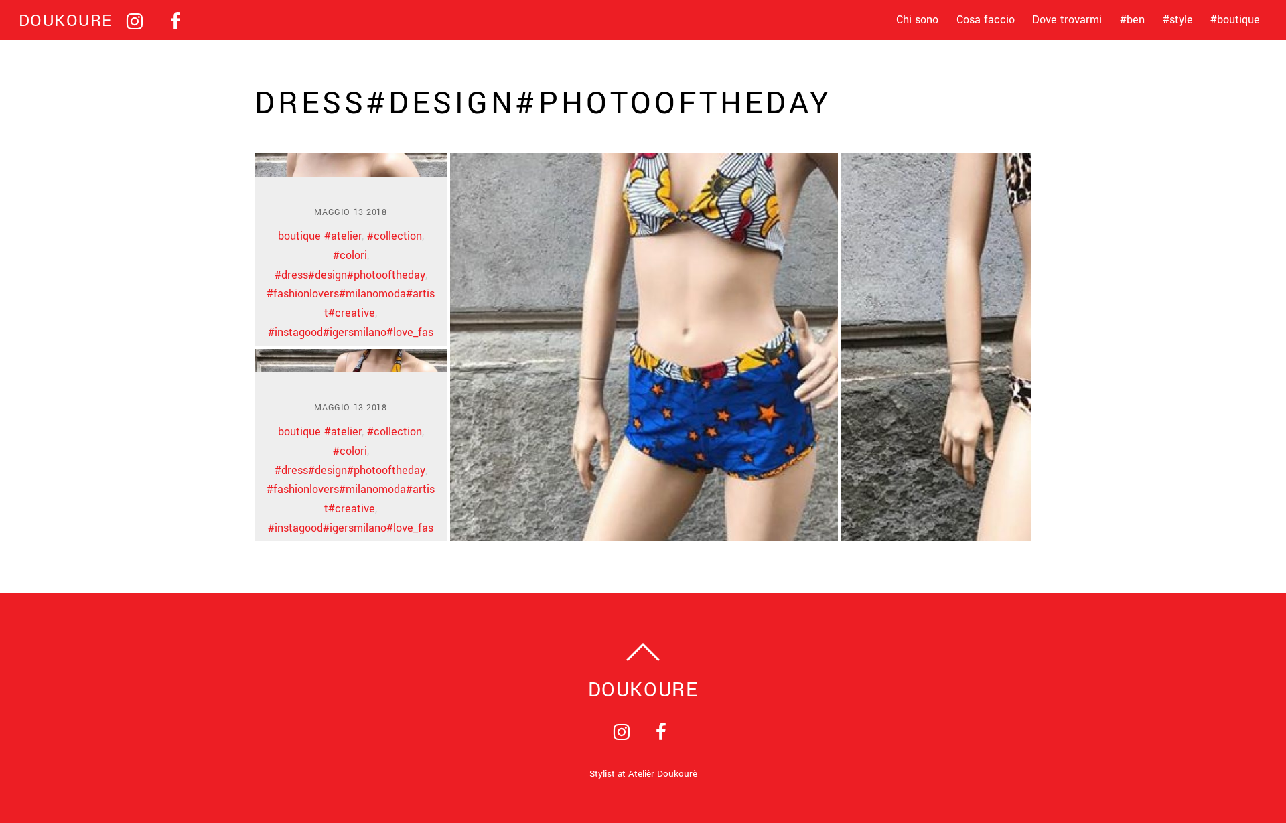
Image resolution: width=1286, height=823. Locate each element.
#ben (1132, 19)
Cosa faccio (985, 19)
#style (1178, 19)
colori (353, 255)
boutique (299, 236)
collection (398, 236)
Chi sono (917, 19)
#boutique (1235, 19)
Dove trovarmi (1067, 19)
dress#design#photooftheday (353, 275)
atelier (346, 236)
